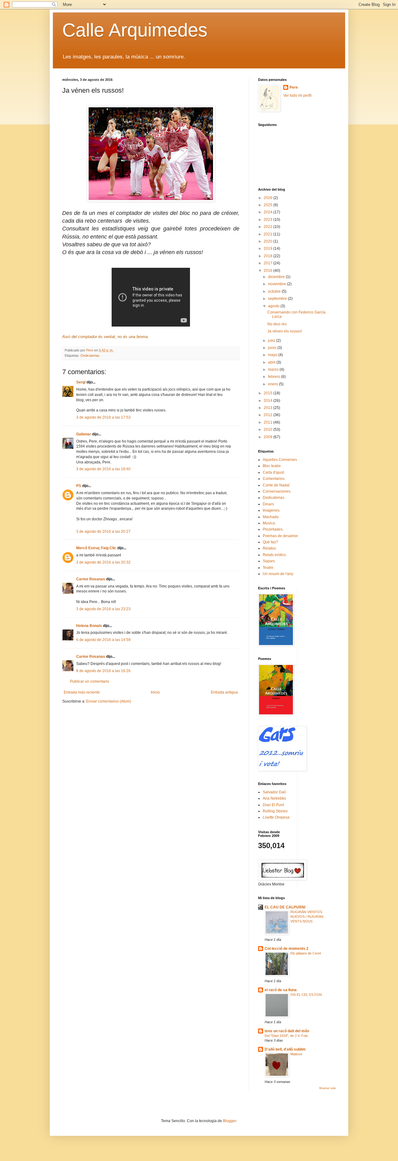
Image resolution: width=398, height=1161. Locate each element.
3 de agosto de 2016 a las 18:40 (103, 469)
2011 (268, 422)
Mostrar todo (327, 1088)
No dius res (277, 324)
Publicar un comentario (89, 681)
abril (272, 362)
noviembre (277, 284)
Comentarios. (274, 478)
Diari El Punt (273, 805)
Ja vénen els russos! (284, 331)
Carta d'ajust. (274, 472)
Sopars (269, 561)
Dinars (268, 504)
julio (272, 340)
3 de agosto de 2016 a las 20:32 (103, 562)
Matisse (296, 1054)
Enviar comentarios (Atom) (108, 701)
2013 (268, 408)
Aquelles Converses (280, 459)
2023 (268, 219)
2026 (268, 198)
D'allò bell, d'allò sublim (285, 1049)
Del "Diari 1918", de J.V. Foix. (287, 1036)
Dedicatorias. (90, 355)
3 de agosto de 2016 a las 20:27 (103, 531)
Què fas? (270, 542)
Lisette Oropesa (276, 817)
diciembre (277, 277)
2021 (268, 234)
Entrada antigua (224, 692)
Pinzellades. (273, 529)
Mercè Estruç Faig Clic (96, 548)
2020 (268, 241)
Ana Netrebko (274, 798)
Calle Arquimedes (134, 30)
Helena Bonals (89, 626)
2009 (268, 437)
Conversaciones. (277, 491)
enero (273, 384)
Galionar (83, 434)
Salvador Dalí (274, 792)
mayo (273, 355)
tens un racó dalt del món (287, 1031)
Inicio (155, 692)
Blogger (229, 1121)
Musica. (269, 523)
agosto (274, 306)
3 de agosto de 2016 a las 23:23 (103, 609)
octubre (275, 291)
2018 (268, 256)
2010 (268, 429)
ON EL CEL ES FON (306, 994)
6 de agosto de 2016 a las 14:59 (103, 640)
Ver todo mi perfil (297, 95)
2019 (268, 248)
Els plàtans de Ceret (305, 953)
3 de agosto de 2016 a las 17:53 (103, 417)
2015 (268, 393)
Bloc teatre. (272, 466)
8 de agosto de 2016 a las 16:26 (103, 671)
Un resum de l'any (278, 574)
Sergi (81, 382)
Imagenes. (271, 510)
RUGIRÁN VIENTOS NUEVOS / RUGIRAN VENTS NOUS (306, 916)
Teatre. (268, 567)
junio (272, 348)
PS (78, 486)
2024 (268, 212)
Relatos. (270, 548)
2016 (268, 270)
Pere (293, 87)
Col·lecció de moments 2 (286, 948)
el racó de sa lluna (281, 990)
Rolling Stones (275, 811)
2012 (268, 415)
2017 (268, 263)
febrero (274, 376)
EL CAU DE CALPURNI (285, 907)
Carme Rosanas (90, 579)
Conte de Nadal (276, 485)
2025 (268, 205)
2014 (268, 400)
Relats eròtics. (275, 555)
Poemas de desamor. (280, 536)
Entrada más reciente (82, 692)
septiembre (278, 298)
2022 (268, 227)
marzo (274, 369)
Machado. (271, 517)
